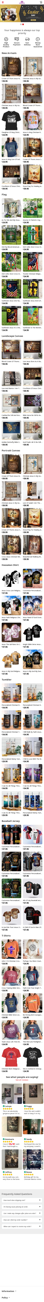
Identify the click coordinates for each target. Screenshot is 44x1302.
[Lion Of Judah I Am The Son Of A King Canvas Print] (32, 491)
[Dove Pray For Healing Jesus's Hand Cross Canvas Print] (32, 174)
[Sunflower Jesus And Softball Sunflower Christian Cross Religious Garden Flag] (32, 288)
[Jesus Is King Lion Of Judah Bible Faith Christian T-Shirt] (11, 147)
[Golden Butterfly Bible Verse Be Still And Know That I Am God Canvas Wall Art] (11, 430)
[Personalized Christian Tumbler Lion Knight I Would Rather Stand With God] (11, 720)
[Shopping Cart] (41, 2)
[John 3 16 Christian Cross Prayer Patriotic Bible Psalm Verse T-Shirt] (11, 949)
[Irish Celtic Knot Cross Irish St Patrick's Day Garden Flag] (11, 261)
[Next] (37, 13)
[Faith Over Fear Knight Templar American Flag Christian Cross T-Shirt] (32, 976)
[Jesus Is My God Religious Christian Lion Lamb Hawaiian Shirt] (11, 659)
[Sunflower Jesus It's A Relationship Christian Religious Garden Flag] (11, 315)
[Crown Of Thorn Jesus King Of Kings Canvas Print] (11, 66)
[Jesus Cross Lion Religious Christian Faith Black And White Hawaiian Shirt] (11, 578)
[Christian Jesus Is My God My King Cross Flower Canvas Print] (32, 66)
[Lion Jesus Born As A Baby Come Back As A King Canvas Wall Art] (32, 349)
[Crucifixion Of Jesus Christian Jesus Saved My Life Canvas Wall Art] (11, 174)
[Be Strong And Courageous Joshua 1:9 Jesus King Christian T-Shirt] (32, 1002)
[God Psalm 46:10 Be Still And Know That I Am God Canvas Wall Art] (32, 430)
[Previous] (6, 13)
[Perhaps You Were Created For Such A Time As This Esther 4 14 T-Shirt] (32, 949)
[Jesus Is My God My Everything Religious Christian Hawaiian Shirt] (32, 659)
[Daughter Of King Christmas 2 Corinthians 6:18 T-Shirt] (11, 120)
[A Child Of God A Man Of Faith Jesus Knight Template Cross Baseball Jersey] (32, 915)
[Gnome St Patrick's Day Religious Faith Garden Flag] (32, 208)
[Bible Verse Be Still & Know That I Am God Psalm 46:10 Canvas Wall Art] (32, 403)
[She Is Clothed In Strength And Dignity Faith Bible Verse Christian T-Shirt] (32, 1056)
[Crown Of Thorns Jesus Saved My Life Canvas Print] (32, 147)
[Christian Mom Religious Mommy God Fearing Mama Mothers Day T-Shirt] (11, 1056)
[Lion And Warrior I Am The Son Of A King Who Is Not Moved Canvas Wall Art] (11, 376)
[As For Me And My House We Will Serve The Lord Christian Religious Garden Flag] (11, 208)
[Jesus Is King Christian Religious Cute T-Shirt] (32, 120)
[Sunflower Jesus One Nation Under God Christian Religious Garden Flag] (11, 288)
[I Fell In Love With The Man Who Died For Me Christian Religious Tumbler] (32, 747)
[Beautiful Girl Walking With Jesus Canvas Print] (32, 544)
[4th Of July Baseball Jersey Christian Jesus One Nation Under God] (32, 888)
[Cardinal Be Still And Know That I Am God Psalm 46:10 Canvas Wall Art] (11, 403)
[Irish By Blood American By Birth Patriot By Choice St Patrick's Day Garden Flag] (11, 235)
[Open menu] (9, 2)
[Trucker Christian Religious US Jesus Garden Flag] (32, 261)
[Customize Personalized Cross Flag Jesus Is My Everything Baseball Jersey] (32, 834)
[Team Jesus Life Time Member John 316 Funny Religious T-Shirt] (11, 1029)
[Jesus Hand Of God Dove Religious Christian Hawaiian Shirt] (32, 605)
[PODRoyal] (22, 2)
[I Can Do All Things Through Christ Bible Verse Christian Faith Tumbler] (32, 773)
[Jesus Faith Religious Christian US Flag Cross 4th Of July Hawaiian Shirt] (11, 605)
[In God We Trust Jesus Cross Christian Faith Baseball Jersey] (11, 915)
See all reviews (22, 1080)
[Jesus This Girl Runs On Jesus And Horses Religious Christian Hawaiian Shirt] (11, 632)
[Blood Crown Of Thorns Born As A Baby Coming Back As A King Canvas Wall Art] (32, 93)
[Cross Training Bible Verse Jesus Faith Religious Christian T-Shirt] (11, 976)
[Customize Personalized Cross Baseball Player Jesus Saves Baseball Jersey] (11, 834)
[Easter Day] (22, 13)
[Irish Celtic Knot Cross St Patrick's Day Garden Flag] (32, 235)
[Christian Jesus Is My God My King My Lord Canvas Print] (11, 93)
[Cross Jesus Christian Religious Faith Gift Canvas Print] (11, 544)
